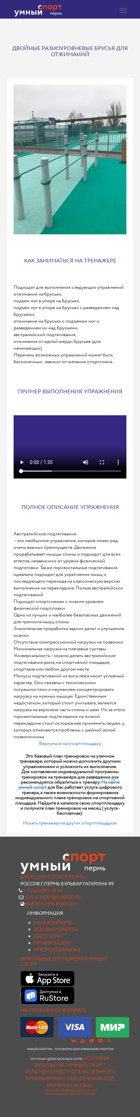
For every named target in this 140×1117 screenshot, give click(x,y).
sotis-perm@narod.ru (53, 897)
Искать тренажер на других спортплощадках (70, 823)
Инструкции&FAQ (57, 950)
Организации (52, 943)
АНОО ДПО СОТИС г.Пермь (52, 877)
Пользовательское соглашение (70, 1094)
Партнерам (48, 936)
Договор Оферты (56, 929)
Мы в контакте (53, 923)
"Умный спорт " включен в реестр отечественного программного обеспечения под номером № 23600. (70, 1075)
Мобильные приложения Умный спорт (63, 962)
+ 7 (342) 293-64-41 (43, 890)
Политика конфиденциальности (70, 1091)
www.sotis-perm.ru (50, 904)
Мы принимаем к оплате (53, 1010)
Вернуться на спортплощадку (70, 743)
